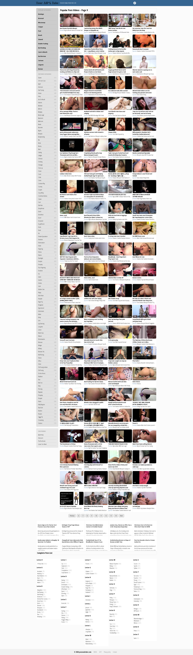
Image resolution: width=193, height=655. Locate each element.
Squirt (76, 261)
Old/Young (81, 199)
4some (129, 406)
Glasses (87, 571)
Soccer (135, 564)
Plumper (112, 600)
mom (101, 323)
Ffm (62, 613)
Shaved (40, 39)
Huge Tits (88, 588)
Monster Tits (47, 352)
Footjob (47, 261)
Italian (47, 314)
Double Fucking (43, 44)
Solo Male (115, 134)
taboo (153, 115)
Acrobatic (39, 571)
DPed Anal (64, 589)
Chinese (47, 159)
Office (47, 361)
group (77, 490)
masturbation (75, 425)
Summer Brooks (149, 219)
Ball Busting (40, 592)
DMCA (95, 652)
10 (96, 516)
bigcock (82, 365)
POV (121, 32)
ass (140, 384)
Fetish (47, 246)
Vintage (136, 609)
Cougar (40, 27)
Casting (47, 152)
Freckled (47, 271)
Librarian (88, 629)
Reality (90, 238)
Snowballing (113, 633)
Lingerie (41, 65)
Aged (47, 84)
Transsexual (137, 587)
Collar (47, 177)
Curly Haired (64, 572)
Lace (47, 320)
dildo (126, 219)
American (47, 87)
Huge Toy (47, 302)
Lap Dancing (47, 324)
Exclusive (76, 199)
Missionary (41, 22)
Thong (135, 580)
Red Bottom (42, 56)
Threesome (98, 74)
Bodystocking (47, 137)
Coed (47, 174)
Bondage (41, 14)
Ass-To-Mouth (47, 99)
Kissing (87, 619)
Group (104, 53)
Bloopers (39, 608)
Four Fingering (47, 267)
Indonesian (47, 311)
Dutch (47, 211)
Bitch (38, 603)
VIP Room (136, 611)
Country (47, 187)
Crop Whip (47, 193)
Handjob (155, 32)
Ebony (70, 199)
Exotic (47, 227)
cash (130, 510)
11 (101, 516)
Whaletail (136, 621)
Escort (47, 218)
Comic (47, 180)
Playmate (47, 392)
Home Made (89, 583)
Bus (38, 614)
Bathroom (47, 121)
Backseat (47, 106)
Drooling (63, 593)
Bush (47, 149)
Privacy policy (107, 652)
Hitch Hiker (47, 296)
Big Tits (114, 386)
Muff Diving (47, 355)
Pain (47, 380)
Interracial (122, 74)
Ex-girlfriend (47, 224)
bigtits (104, 323)
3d (82, 74)
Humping (88, 590)
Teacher (136, 578)
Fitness (47, 252)
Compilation (64, 570)
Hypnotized (47, 308)
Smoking (79, 384)
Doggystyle (151, 323)
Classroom (64, 566)
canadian (130, 261)
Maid (87, 639)
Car (62, 564)
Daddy (114, 219)
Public (47, 401)
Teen (114, 32)
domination (130, 323)
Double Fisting (65, 587)
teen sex (155, 219)
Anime (47, 93)
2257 (100, 652)
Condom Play (47, 183)
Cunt (47, 202)
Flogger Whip (64, 620)
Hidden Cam (47, 289)
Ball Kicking (40, 594)
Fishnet (63, 615)
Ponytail (47, 398)
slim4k (127, 427)
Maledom (88, 641)
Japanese (88, 610)
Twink (94, 469)
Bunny (47, 146)
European (47, 221)
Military (47, 348)
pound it (153, 425)
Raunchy (112, 614)
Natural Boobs (113, 576)
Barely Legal (47, 115)
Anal (82, 30)
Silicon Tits (112, 630)
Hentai (74, 74)
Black (90, 53)
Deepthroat (47, 208)
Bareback (91, 469)
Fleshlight (47, 258)
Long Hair (47, 327)
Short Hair (112, 626)
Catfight (47, 155)
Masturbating (89, 644)
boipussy (127, 300)
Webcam (81, 136)
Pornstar (78, 30)
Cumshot (90, 32)
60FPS (80, 157)
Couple (47, 190)
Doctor (63, 582)
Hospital (47, 299)
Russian (47, 414)
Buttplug (39, 616)
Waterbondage (138, 618)
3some (47, 78)
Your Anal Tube (47, 3)
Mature (47, 336)
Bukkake (124, 93)
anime (100, 238)
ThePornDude (41, 441)
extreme (126, 157)
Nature (111, 578)
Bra (47, 140)
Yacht (135, 638)
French (87, 564)
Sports (135, 566)
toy (123, 134)
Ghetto (47, 283)
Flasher (47, 255)
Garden (47, 280)
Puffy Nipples (47, 404)
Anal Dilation (40, 576)
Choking (47, 162)
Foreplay (47, 264)
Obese (47, 358)
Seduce (47, 423)
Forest (63, 622)
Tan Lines (136, 576)
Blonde (69, 30)
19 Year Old (40, 564)
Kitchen (87, 622)
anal (121, 134)
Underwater (137, 599)
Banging (47, 112)
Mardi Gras (47, 333)
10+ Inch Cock (47, 81)
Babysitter (39, 590)
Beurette (47, 127)
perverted (131, 157)
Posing (111, 604)
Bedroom (39, 597)
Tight (135, 585)
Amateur (141, 32)
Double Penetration (93, 344)
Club (62, 568)
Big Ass (47, 131)
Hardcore (74, 30)
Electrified (47, 215)
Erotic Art (63, 603)
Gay (122, 53)
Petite (128, 32)
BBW (117, 197)
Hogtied (88, 581)
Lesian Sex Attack (42, 444)
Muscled (112, 568)
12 (106, 516)
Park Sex (47, 383)
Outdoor (102, 199)
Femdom (47, 239)
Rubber (47, 411)
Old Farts (112, 588)
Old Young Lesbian (47, 367)
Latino (92, 53)
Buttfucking (42, 48)
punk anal (122, 300)
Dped (62, 591)
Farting (63, 611)
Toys (103, 219)
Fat (47, 233)
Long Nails (88, 631)
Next (121, 516)
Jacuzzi (87, 607)
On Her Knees (47, 373)
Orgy (141, 199)
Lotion (47, 330)
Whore (135, 623)
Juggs (87, 612)
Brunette (104, 32)
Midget (47, 345)
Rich (111, 616)
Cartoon (40, 60)
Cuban (47, 199)
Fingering (47, 249)
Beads (47, 124)
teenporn (149, 115)
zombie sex (154, 136)
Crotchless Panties (47, 196)
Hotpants (88, 586)
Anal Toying (47, 90)
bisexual (145, 238)
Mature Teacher (114, 564)
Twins (135, 591)
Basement (47, 118)
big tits (103, 178)
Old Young (47, 370)
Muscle (96, 53)
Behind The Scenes (42, 599)
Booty (38, 612)
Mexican (47, 342)
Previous (72, 516)
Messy (111, 566)
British (149, 488)
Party (47, 386)
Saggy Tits (47, 417)
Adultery (39, 573)
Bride (47, 143)
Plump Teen (113, 602)
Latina (142, 155)
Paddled (47, 376)
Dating (63, 580)
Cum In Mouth (42, 52)
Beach (40, 35)
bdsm (148, 469)
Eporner (86, 32)
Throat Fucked (137, 582)
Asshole (47, 103)
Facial (47, 230)
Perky (111, 598)
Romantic (129, 365)
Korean (40, 69)
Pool (39, 31)
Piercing (47, 389)
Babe (65, 53)
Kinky (47, 317)
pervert (145, 115)
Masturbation (91, 95)
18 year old (155, 302)
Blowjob (47, 134)
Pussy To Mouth (114, 606)
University (136, 601)
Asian (105, 136)
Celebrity (148, 363)
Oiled (47, 364)
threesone (149, 238)
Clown (47, 171)
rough (125, 446)
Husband (88, 592)
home (78, 217)
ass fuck (149, 136)
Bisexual (41, 18)
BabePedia (41, 435)
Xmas (135, 630)
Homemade (148, 51)
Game (47, 277)
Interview (88, 600)
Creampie (78, 53)
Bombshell (40, 610)
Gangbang (104, 448)
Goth (47, 286)
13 (111, 516)
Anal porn (40, 438)
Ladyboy (102, 136)
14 (116, 516)
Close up (47, 168)
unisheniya (152, 469)
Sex (111, 624)
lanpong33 (69, 425)
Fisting (144, 95)
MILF (100, 115)
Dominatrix (64, 585)
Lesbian (141, 95)
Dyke (62, 596)
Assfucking (39, 580)
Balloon (47, 109)
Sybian (135, 568)
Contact (115, 652)
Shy (111, 628)
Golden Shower (90, 573)
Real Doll (47, 408)
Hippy (47, 292)
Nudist (111, 580)
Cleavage (47, 165)
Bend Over (40, 601)
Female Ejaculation (47, 236)
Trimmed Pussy (138, 589)
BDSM (92, 115)
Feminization (47, 243)
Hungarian (47, 305)
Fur (47, 274)
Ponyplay (47, 395)
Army (47, 96)
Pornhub (62, 30)
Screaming (47, 420)
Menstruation (47, 339)
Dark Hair (47, 205)
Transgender (82, 240)
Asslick (38, 582)
